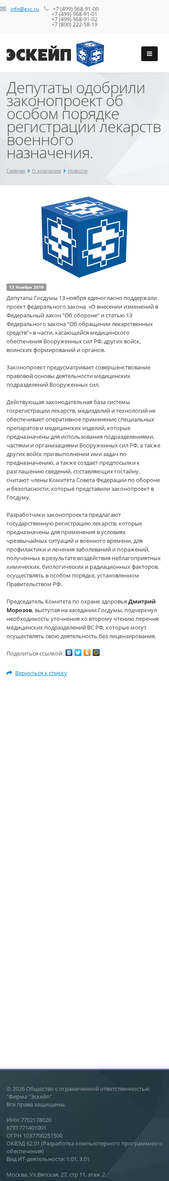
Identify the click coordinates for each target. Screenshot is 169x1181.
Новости (78, 170)
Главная (15, 170)
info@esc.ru (24, 9)
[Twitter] (78, 652)
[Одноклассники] (87, 652)
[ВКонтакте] (68, 652)
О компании (46, 170)
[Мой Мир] (96, 652)
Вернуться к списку (41, 673)
